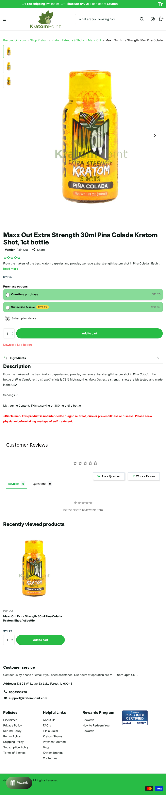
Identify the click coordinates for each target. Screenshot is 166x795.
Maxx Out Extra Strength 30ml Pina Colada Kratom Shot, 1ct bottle (32, 618)
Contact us (50, 758)
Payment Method (54, 741)
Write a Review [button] (145, 476)
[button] (13, 329)
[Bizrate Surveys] (142, 723)
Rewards (88, 720)
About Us (49, 720)
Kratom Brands (53, 752)
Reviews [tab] (13, 484)
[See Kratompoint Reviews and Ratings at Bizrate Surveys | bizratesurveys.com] (135, 717)
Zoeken (141, 19)
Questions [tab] (39, 484)
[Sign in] (153, 19)
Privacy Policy (12, 725)
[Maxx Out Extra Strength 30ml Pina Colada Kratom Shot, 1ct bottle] (34, 567)
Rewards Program (98, 712)
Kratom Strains (52, 736)
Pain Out (22, 249)
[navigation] (8, 51)
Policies (10, 712)
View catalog (5, 19)
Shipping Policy (13, 741)
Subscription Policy (16, 747)
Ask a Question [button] (111, 476)
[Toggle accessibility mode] (160, 4)
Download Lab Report (17, 344)
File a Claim (50, 731)
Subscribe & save (29, 307)
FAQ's (47, 725)
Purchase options (15, 286)
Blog (46, 747)
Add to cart (89, 333)
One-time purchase (24, 294)
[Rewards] (19, 783)
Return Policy (12, 736)
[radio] (8, 294)
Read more (10, 268)
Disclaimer (10, 720)
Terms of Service (14, 752)
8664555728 (18, 692)
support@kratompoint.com (28, 698)
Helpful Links (54, 712)
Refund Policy (12, 731)
